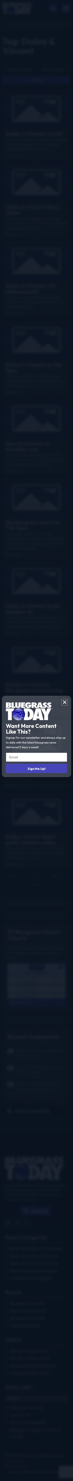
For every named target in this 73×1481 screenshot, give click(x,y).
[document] (36, 740)
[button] (64, 702)
